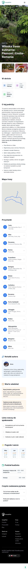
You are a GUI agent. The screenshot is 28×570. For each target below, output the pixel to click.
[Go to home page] (6, 2)
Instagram (4, 534)
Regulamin (18, 534)
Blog (3, 527)
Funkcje (17, 524)
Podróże (4, 522)
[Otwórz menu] (24, 2)
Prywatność (18, 536)
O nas (16, 522)
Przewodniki (5, 524)
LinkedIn (4, 536)
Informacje (18, 543)
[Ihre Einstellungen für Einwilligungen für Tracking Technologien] (25, 567)
